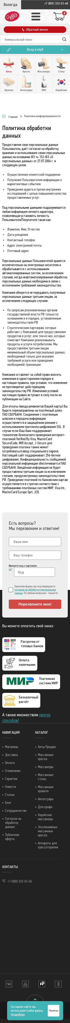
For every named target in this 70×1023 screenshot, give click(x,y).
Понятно (53, 1010)
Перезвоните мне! (35, 604)
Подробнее (18, 1015)
